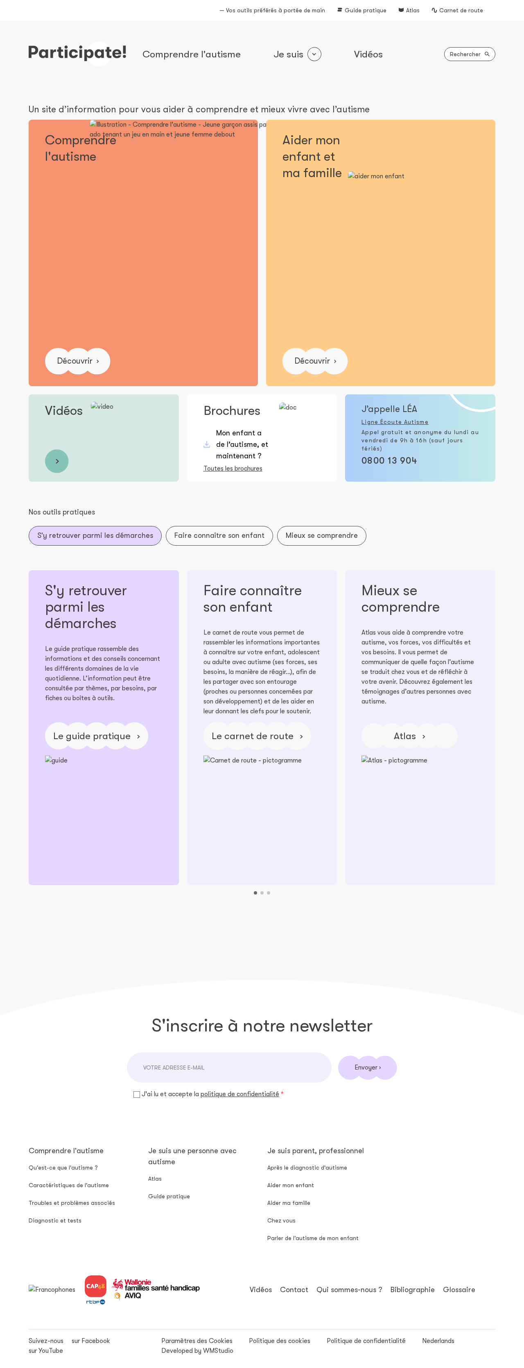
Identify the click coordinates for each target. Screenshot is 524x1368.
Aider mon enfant (290, 1185)
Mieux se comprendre (322, 535)
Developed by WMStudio (197, 1350)
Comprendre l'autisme (191, 54)
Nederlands (438, 1341)
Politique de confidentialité (366, 1341)
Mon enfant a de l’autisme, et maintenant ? (242, 444)
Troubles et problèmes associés (72, 1203)
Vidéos (368, 54)
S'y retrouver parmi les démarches (95, 535)
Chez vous (281, 1220)
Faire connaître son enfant (219, 535)
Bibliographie (413, 1290)
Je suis (288, 54)
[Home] (77, 53)
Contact (294, 1290)
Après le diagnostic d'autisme (307, 1167)
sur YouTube (46, 1350)
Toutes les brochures (232, 468)
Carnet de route (461, 10)
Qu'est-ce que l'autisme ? (63, 1167)
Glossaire (459, 1290)
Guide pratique (365, 10)
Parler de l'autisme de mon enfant (313, 1238)
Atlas (413, 10)
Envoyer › (368, 1067)
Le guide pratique (93, 736)
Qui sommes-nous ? (349, 1290)
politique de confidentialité (240, 1094)
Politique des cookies (279, 1341)
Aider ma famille (288, 1203)
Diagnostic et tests (55, 1220)
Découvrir (75, 361)
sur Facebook (91, 1341)
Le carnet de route (254, 736)
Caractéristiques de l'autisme (69, 1185)
